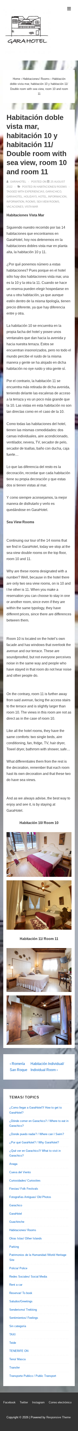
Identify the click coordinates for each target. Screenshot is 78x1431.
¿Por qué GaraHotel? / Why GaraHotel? (34, 1142)
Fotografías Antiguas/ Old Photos (30, 1197)
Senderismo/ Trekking (23, 1309)
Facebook (9, 1402)
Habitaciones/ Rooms (52, 186)
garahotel (14, 196)
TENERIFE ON (18, 1351)
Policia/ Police (18, 1268)
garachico (53, 191)
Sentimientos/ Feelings (23, 1317)
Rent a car (15, 1284)
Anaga (13, 1164)
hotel (42, 196)
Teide (12, 1342)
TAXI (12, 1334)
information (15, 201)
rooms (30, 201)
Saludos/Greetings (20, 1301)
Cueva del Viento (20, 1172)
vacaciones (14, 206)
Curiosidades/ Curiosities (25, 1180)
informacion (57, 196)
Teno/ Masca (17, 1359)
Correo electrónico (60, 1402)
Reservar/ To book (20, 1293)
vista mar (31, 206)
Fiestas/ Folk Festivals (23, 1188)
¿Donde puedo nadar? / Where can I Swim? (36, 1134)
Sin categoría (17, 1326)
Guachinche (16, 1221)
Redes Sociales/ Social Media (28, 1276)
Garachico (15, 1205)
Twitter (24, 1402)
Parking (14, 1246)
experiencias (34, 191)
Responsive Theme (58, 1417)
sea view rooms (48, 201)
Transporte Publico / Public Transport (32, 1376)
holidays (30, 196)
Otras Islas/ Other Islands (25, 1238)
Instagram (38, 1402)
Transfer (14, 1367)
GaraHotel (15, 1213)
